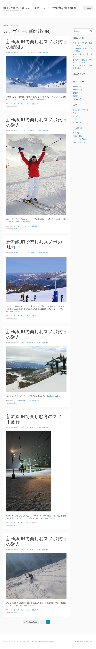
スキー (75, 113)
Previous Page (31, 622)
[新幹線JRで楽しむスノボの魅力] (36, 279)
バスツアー (77, 119)
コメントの (79, 139)
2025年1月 (77, 86)
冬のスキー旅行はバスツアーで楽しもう (82, 60)
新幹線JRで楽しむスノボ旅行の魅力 (36, 122)
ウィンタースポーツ (20, 104)
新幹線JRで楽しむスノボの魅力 (34, 244)
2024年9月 (77, 99)
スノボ (29, 104)
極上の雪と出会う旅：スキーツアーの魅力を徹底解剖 (39, 8)
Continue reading (36, 99)
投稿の (77, 136)
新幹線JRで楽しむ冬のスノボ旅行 (34, 419)
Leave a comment (43, 52)
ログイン (76, 133)
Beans (77, 641)
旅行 (15, 106)
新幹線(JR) (35, 104)
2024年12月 (77, 89)
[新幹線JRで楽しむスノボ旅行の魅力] (36, 174)
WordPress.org (79, 142)
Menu (89, 8)
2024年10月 (77, 96)
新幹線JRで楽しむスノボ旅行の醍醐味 (36, 44)
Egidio (32, 52)
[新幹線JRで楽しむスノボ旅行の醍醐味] (36, 74)
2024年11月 (77, 93)
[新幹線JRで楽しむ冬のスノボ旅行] (28, 471)
